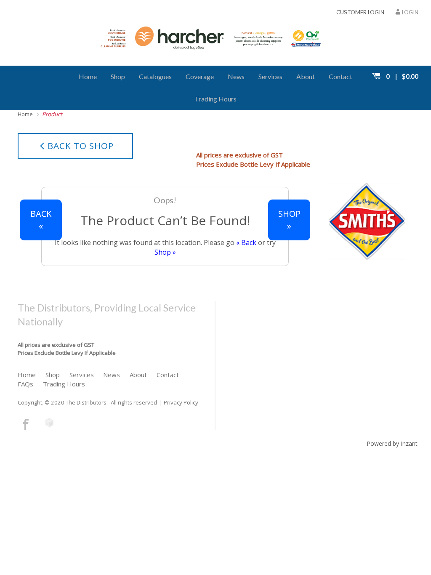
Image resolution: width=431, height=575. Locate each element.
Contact (340, 76)
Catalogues (155, 76)
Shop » (165, 252)
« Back (246, 242)
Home (88, 76)
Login (410, 12)
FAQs (25, 384)
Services (270, 76)
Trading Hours (215, 99)
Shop (118, 76)
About (305, 76)
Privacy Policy (181, 402)
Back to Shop (81, 146)
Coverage (200, 76)
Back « (40, 220)
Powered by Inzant (392, 443)
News (236, 76)
